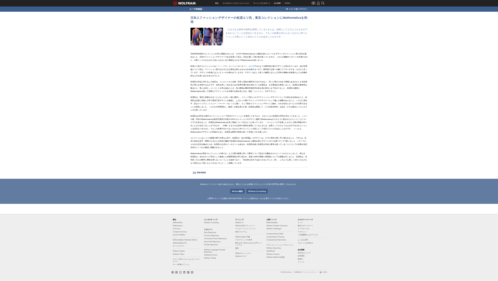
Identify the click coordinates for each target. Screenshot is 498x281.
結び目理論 (253, 66)
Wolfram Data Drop (274, 248)
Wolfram (289, 272)
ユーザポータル (304, 229)
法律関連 (297, 272)
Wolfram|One (178, 222)
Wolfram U (239, 222)
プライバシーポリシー (310, 272)
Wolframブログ (241, 256)
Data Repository (210, 232)
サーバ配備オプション (181, 264)
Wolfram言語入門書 (242, 237)
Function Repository (211, 236)
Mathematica (178, 226)
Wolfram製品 (237, 191)
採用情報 (301, 256)
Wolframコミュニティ (243, 253)
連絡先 (300, 259)
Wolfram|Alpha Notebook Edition (185, 240)
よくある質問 (303, 240)
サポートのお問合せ (305, 243)
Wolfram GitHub (210, 258)
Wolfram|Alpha (272, 222)
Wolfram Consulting (257, 191)
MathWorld (271, 251)
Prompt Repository (211, 245)
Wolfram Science (273, 254)
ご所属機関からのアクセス (308, 235)
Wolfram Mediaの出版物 (276, 257)
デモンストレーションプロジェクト (280, 245)
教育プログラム (241, 232)
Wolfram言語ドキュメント (245, 226)
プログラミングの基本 (243, 240)
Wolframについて (304, 253)
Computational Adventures (276, 240)
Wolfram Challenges (274, 229)
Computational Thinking (275, 237)
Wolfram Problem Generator (277, 226)
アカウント (302, 232)
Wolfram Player (178, 254)
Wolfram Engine (179, 251)
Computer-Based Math (275, 234)
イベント (301, 262)
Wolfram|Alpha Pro (180, 243)
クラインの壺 (221, 66)
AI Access (177, 229)
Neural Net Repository (212, 242)
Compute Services (180, 232)
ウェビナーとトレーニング (245, 229)
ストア (300, 222)
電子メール (270, 198)
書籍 (237, 248)
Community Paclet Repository (215, 239)
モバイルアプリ (179, 246)
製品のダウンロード (305, 226)
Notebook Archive (210, 255)
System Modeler (179, 235)
